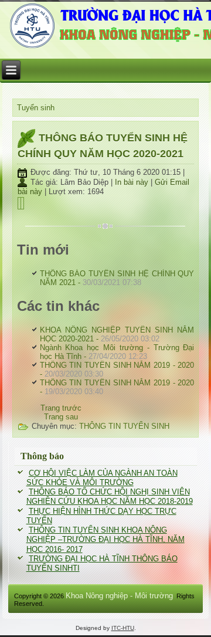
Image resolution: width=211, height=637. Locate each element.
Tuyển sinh (36, 107)
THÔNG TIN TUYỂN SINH (124, 426)
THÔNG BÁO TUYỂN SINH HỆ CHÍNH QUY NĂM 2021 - (117, 278)
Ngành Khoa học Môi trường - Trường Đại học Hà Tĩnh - (117, 352)
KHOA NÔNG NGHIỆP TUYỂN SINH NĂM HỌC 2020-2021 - (117, 334)
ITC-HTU (122, 628)
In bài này (133, 182)
